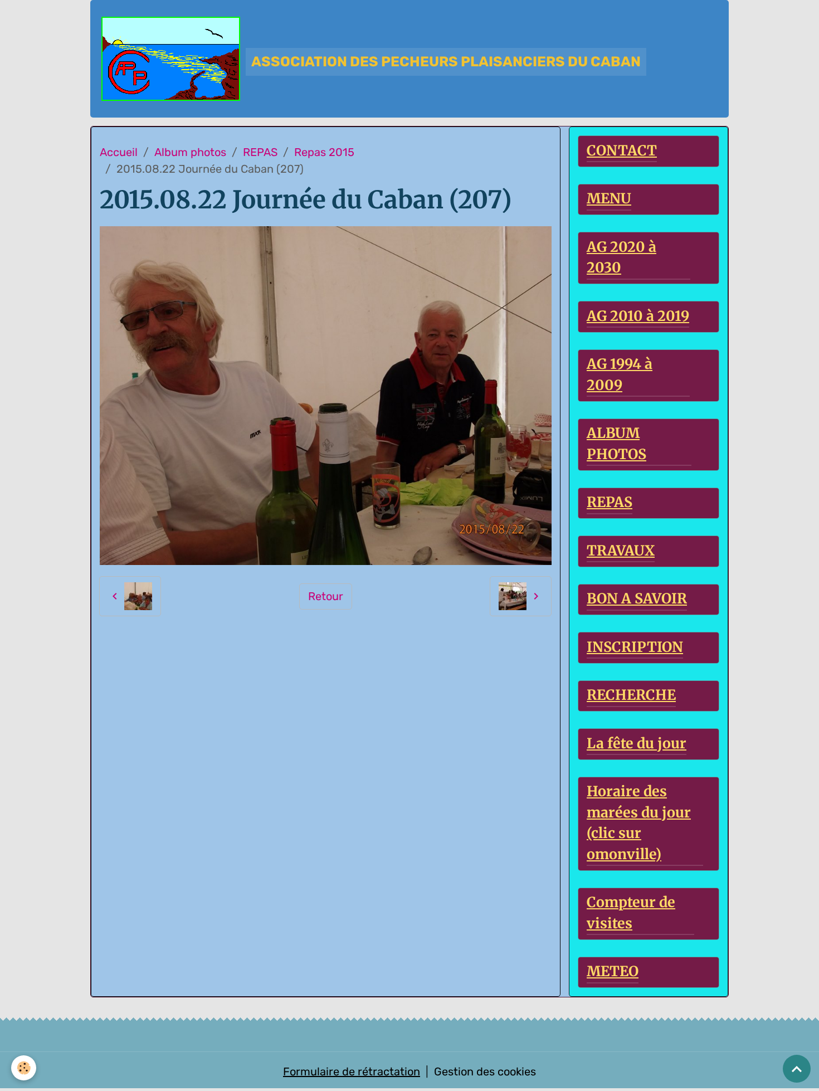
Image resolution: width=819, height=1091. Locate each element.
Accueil (119, 152)
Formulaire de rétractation (351, 1071)
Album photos (190, 152)
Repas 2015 (324, 152)
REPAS (260, 152)
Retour (325, 596)
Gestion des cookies (485, 1071)
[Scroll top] (797, 1069)
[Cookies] (23, 1067)
